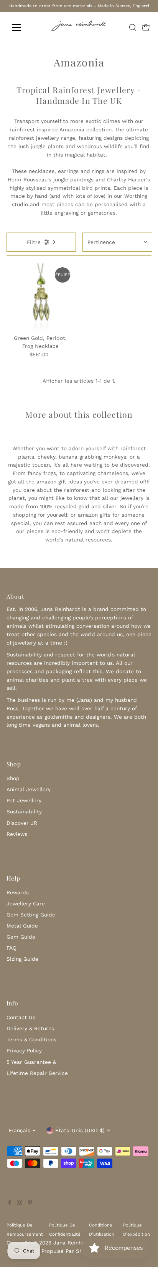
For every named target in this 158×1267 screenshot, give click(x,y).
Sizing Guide (22, 959)
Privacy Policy (24, 1050)
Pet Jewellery (24, 800)
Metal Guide (22, 926)
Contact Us (21, 1017)
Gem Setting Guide (31, 914)
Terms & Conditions (31, 1039)
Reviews (17, 834)
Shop (13, 778)
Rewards (18, 892)
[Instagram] (19, 1203)
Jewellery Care (26, 903)
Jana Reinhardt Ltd (78, 1243)
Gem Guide (21, 937)
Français (19, 1130)
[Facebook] (10, 1203)
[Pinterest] (30, 1203)
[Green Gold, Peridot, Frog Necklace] (40, 297)
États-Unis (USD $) (80, 1130)
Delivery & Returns (30, 1028)
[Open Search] (132, 27)
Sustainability (24, 811)
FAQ (11, 948)
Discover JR (22, 823)
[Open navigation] (23, 27)
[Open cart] (146, 27)
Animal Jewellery (29, 789)
